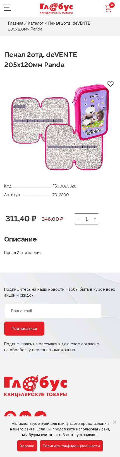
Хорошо (27, 446)
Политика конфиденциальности (71, 446)
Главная (15, 23)
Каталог (36, 23)
